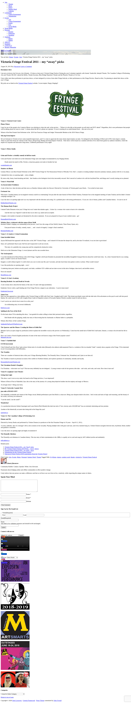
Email (28, 498)
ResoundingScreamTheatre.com (10, 362)
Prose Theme (40, 700)
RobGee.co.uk (5, 308)
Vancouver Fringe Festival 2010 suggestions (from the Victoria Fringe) (26, 454)
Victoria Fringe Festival (25, 83)
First (3, 515)
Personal (7, 30)
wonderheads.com (6, 165)
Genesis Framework (29, 700)
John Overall (57, 700)
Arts (6, 2)
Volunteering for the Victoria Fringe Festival (18, 452)
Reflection (11, 33)
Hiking (10, 40)
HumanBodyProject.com (8, 219)
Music (10, 6)
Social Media (12, 26)
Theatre (10, 4)
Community (8, 13)
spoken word (66, 457)
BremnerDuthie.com (7, 231)
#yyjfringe (53, 457)
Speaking (11, 35)
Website (28, 501)
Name (28, 494)
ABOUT (7, 42)
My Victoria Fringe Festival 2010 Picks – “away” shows (22, 449)
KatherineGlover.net (7, 291)
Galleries (11, 11)
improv (59, 457)
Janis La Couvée (6, 50)
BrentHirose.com (6, 275)
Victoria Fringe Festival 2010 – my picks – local (19, 450)
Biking (10, 38)
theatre (73, 457)
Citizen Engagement (14, 14)
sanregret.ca (4, 412)
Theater (39, 457)
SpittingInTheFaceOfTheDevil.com (11, 324)
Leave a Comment (26, 66)
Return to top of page (7, 697)
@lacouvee (16, 66)
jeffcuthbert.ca (5, 440)
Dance (10, 7)
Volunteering (12, 16)
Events (7, 18)
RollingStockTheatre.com (8, 203)
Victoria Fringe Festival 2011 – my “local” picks (19, 447)
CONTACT (8, 45)
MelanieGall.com (6, 337)
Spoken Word (12, 9)
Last (24, 515)
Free (9, 25)
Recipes (10, 32)
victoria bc (78, 457)
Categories (4, 694)
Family (10, 23)
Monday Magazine (10, 47)
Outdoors (7, 37)
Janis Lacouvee (17, 700)
